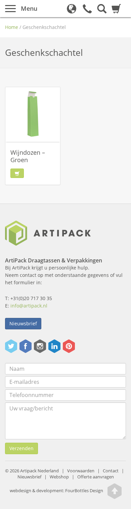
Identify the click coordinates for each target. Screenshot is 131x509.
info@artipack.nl (28, 305)
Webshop (59, 477)
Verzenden (21, 448)
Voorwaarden (80, 471)
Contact (111, 471)
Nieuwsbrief (23, 323)
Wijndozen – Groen (27, 156)
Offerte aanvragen (95, 477)
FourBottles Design (56, 491)
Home (11, 27)
